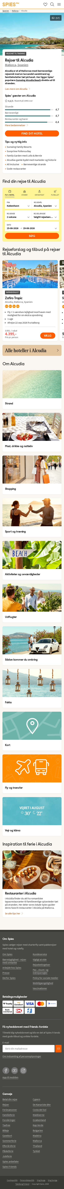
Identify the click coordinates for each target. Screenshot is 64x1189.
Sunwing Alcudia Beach (28, 80)
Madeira (37, 1135)
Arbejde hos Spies (11, 967)
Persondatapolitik (27, 1180)
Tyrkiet (36, 1151)
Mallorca (37, 1140)
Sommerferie (9, 1140)
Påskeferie (7, 1151)
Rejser (5, 1104)
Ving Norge (41, 1180)
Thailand (37, 1145)
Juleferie (7, 1156)
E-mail (5, 1042)
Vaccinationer (40, 988)
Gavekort (7, 1135)
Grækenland (39, 1120)
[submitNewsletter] (58, 1048)
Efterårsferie (9, 1145)
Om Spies (7, 954)
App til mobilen (10, 1077)
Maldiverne (38, 1114)
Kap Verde (38, 1125)
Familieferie (8, 1114)
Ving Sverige (52, 1180)
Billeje (5, 1130)
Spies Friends (9, 1166)
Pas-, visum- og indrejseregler (40, 971)
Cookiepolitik (12, 1180)
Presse (5, 972)
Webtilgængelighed (43, 983)
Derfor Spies (9, 977)
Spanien (23, 65)
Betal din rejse (9, 1099)
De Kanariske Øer (42, 1104)
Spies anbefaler (10, 1161)
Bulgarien (38, 1130)
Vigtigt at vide (40, 959)
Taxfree (6, 1125)
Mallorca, (11, 65)
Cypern (36, 1099)
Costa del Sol (39, 1109)
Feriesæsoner (9, 1109)
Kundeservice (40, 954)
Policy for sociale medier (45, 977)
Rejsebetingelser (41, 964)
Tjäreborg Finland (22, 1184)
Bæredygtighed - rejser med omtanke (14, 961)
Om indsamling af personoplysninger (21, 1056)
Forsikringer (8, 1120)
